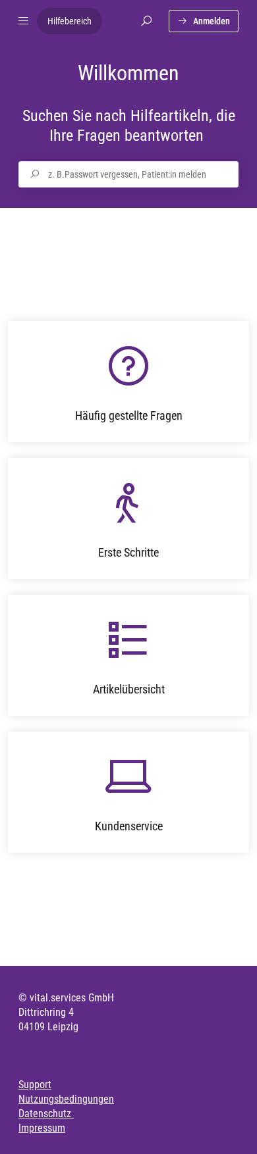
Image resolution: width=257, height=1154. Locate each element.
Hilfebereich (69, 21)
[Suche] (146, 21)
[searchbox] (128, 174)
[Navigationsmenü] (24, 21)
